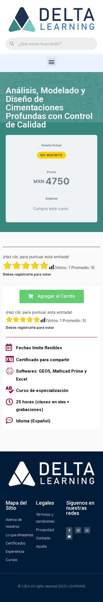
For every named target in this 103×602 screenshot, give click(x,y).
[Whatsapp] (87, 530)
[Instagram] (78, 530)
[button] (51, 61)
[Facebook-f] (69, 530)
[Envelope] (69, 536)
